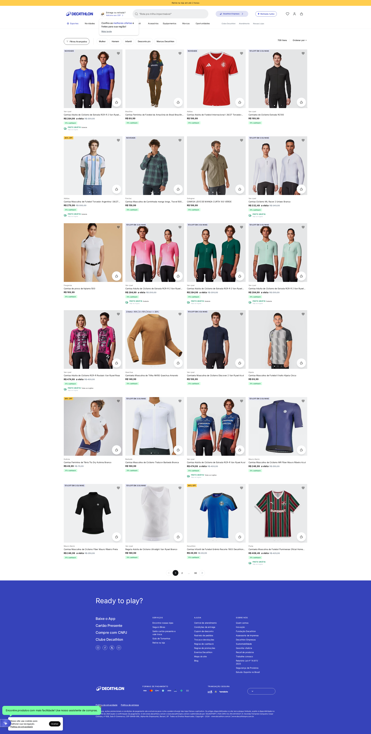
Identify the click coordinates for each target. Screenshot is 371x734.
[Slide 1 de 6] (216, 165)
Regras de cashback (204, 644)
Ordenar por (299, 40)
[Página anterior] (169, 573)
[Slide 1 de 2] (278, 426)
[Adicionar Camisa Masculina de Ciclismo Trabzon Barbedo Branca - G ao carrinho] (178, 450)
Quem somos (242, 623)
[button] (51, 710)
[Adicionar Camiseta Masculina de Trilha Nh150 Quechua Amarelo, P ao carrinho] (178, 363)
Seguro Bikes (158, 627)
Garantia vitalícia (244, 648)
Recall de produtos (245, 652)
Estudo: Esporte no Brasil (248, 672)
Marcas (186, 23)
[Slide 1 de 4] (154, 78)
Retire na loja (158, 642)
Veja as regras (73, 129)
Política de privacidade (106, 705)
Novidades (90, 23)
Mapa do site (200, 656)
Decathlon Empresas (246, 639)
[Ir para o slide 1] (89, 105)
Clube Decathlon (228, 23)
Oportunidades (203, 23)
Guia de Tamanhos (161, 638)
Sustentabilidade (244, 644)
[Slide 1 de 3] (154, 426)
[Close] (100, 706)
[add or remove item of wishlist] (118, 53)
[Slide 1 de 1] (93, 513)
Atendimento (244, 23)
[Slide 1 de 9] (154, 165)
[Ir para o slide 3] (96, 105)
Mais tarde (106, 31)
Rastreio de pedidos (203, 635)
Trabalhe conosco (244, 656)
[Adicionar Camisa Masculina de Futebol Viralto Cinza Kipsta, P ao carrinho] (301, 363)
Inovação (240, 627)
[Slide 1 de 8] (278, 165)
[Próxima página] (202, 573)
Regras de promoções (204, 648)
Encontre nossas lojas (162, 623)
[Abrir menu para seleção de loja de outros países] (261, 691)
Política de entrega (130, 705)
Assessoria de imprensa (247, 635)
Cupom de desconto (203, 631)
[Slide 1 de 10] (93, 78)
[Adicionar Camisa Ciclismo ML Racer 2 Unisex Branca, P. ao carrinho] (301, 189)
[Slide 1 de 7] (278, 78)
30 (195, 573)
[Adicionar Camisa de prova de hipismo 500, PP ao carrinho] (116, 276)
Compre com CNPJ (111, 632)
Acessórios (153, 23)
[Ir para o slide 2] (93, 105)
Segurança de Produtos (247, 668)
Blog (196, 660)
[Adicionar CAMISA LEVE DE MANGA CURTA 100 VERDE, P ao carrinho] (239, 189)
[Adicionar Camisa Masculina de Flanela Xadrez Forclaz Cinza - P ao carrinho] (178, 189)
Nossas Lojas (258, 23)
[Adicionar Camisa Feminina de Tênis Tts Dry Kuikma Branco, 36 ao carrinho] (116, 450)
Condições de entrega (204, 627)
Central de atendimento (205, 623)
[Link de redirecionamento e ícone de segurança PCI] (216, 692)
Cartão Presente (109, 625)
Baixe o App (105, 619)
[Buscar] (136, 14)
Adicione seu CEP (113, 15)
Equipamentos (169, 23)
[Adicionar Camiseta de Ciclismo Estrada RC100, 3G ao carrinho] (301, 102)
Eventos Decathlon (203, 652)
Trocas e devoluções (204, 639)
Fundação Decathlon (246, 631)
